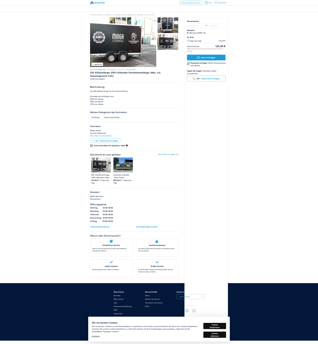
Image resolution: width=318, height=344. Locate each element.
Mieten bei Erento (152, 299)
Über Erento (118, 299)
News (147, 295)
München (102, 69)
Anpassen (96, 336)
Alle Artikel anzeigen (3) (168, 154)
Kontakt (117, 295)
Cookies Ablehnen (215, 334)
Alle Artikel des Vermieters (101, 136)
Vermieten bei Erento (154, 303)
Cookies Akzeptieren (215, 326)
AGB (115, 310)
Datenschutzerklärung (123, 306)
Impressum (118, 313)
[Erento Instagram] (194, 310)
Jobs (115, 303)
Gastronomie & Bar (112, 117)
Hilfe (210, 3)
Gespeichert (222, 3)
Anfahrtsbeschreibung (99, 227)
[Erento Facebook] (187, 310)
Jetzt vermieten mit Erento (190, 3)
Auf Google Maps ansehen (147, 227)
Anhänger (96, 117)
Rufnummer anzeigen (210, 79)
